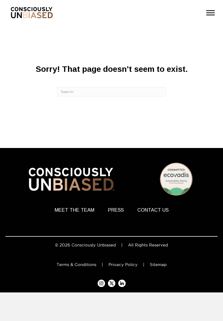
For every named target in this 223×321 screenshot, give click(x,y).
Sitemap (158, 264)
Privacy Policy (123, 264)
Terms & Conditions (76, 264)
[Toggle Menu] (210, 12)
